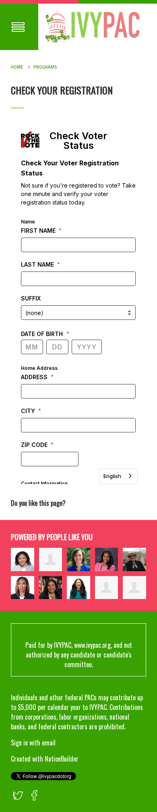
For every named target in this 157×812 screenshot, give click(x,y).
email (49, 742)
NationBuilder (61, 759)
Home (17, 67)
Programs (45, 67)
